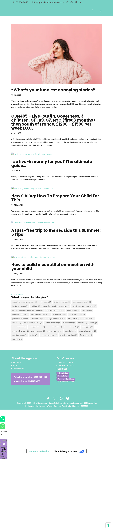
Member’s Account (66, 365)
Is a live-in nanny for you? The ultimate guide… (51, 163)
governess (87, 310)
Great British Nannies (65, 381)
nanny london (38, 331)
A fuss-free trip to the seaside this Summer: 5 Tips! (56, 232)
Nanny (93, 323)
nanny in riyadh (71, 327)
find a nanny (73, 310)
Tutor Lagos (86, 335)
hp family (89, 318)
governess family (20, 314)
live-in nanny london (33, 323)
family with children (55, 310)
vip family (17, 339)
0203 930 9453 (40, 377)
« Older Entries (17, 294)
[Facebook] (67, 2)
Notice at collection (39, 451)
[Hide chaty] (3, 444)
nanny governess (37, 327)
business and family (82, 302)
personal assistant (87, 331)
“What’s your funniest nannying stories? (53, 90)
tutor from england (68, 335)
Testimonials (18, 368)
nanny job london (20, 331)
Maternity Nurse (52, 323)
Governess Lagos (77, 314)
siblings (34, 335)
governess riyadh (20, 318)
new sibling (70, 331)
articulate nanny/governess (24, 302)
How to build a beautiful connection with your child (53, 266)
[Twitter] (81, 2)
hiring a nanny (75, 318)
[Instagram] (71, 2)
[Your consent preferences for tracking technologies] (108, 525)
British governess (62, 302)
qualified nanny (19, 335)
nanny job (87, 327)
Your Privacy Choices (65, 451)
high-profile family (57, 318)
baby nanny (45, 302)
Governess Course (65, 362)
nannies (82, 323)
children (35, 306)
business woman (20, 306)
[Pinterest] (76, 2)
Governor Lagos (38, 318)
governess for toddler (40, 314)
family (39, 310)
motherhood (69, 323)
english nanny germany (23, 310)
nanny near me (54, 331)
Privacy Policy (63, 373)
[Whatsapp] (2, 428)
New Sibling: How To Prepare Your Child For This (55, 198)
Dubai (46, 306)
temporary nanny (49, 335)
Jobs (15, 365)
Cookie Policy (63, 376)
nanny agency (19, 327)
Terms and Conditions (66, 379)
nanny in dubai (54, 327)
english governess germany (84, 306)
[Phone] (2, 420)
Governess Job (59, 314)
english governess (60, 306)
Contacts (17, 362)
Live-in (16, 323)
